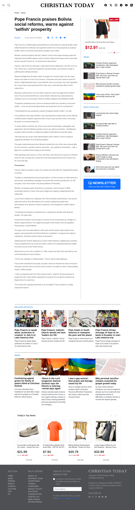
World (11, 484)
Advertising (34, 481)
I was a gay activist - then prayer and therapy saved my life (80, 381)
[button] (3, 5)
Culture (12, 489)
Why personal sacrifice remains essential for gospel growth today (107, 381)
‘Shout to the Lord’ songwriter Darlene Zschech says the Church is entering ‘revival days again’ (51, 383)
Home (17, 13)
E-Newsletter (35, 494)
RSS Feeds (33, 491)
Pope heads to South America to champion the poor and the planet (80, 332)
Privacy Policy (35, 489)
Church (12, 486)
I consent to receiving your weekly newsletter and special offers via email (68, 481)
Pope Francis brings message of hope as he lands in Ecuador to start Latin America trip (107, 334)
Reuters (17, 38)
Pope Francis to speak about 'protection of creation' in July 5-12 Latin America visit (26, 334)
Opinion (11, 481)
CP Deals (101, 52)
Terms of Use (62, 498)
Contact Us (33, 497)
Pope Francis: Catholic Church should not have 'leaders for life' (53, 332)
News (23, 13)
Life (10, 491)
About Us (32, 476)
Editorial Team (35, 478)
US (9, 494)
